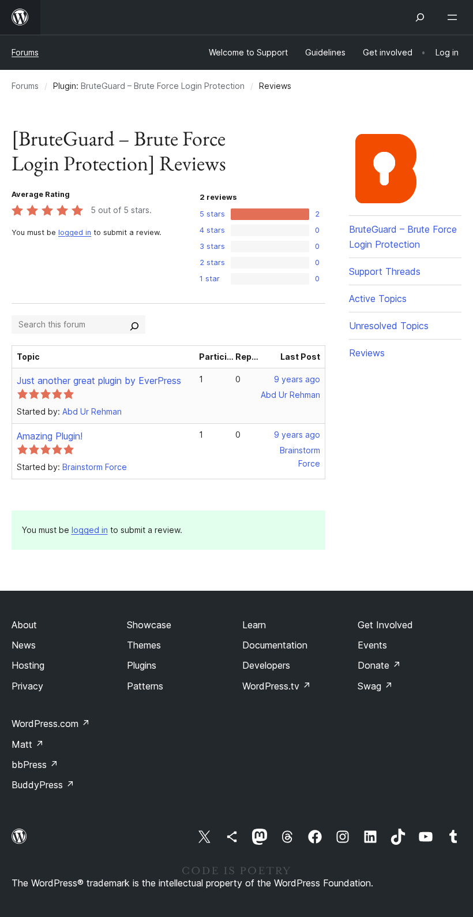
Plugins (141, 665)
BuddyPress (43, 785)
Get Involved (385, 625)
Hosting (28, 665)
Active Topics (378, 298)
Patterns (145, 686)
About (24, 625)
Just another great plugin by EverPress (99, 380)
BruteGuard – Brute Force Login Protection (163, 86)
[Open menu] (454, 17)
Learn (254, 625)
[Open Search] (420, 17)
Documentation (274, 645)
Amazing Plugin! (49, 436)
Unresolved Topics (389, 325)
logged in (74, 232)
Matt (28, 744)
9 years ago (297, 379)
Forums (25, 52)
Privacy (27, 686)
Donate (379, 665)
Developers (266, 665)
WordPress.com (51, 723)
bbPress (35, 764)
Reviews (367, 353)
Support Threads (385, 271)
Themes (144, 645)
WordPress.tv (276, 686)
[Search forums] (134, 324)
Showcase (149, 625)
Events (372, 645)
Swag (375, 686)
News (24, 645)
